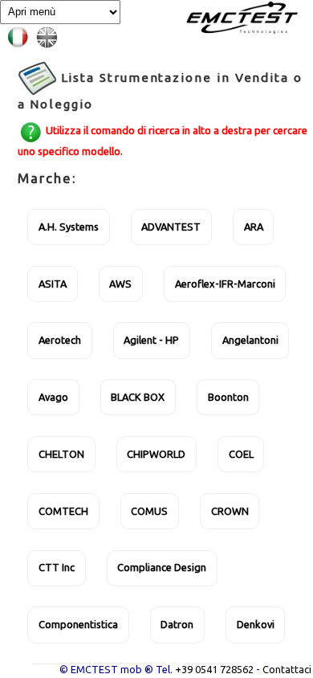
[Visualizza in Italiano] (20, 35)
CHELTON (61, 453)
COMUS (149, 511)
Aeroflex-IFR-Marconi (225, 283)
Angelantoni (250, 339)
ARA (253, 226)
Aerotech (60, 339)
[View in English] (49, 35)
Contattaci (286, 669)
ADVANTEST (171, 226)
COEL (241, 453)
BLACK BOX (138, 396)
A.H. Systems (69, 226)
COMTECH (63, 511)
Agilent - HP (151, 339)
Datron (177, 624)
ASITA (53, 283)
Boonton (228, 396)
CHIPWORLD (156, 453)
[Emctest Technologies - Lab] (240, 17)
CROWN (230, 511)
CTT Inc (57, 567)
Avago (53, 396)
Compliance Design (161, 567)
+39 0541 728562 (214, 669)
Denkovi (255, 624)
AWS (120, 283)
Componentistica (78, 624)
